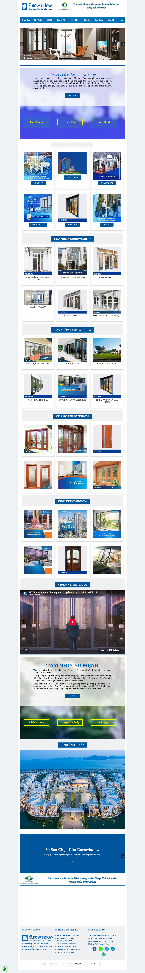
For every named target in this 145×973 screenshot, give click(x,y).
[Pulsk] (103, 954)
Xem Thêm (72, 95)
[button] (22, 44)
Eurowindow (98, 964)
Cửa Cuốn (99, 20)
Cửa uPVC (61, 20)
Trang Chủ (26, 20)
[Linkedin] (113, 949)
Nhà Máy (49, 20)
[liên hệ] (4, 969)
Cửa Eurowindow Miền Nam (66, 944)
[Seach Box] (122, 20)
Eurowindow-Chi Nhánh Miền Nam (69, 949)
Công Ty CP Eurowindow (65, 952)
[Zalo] (100, 949)
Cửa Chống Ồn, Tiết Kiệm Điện (35, 949)
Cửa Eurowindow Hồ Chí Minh (67, 946)
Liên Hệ (111, 20)
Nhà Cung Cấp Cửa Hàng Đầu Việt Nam (38, 946)
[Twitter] (106, 949)
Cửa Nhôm (74, 20)
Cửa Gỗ (87, 20)
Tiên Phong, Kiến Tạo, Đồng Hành (36, 944)
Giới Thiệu (38, 20)
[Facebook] (94, 949)
